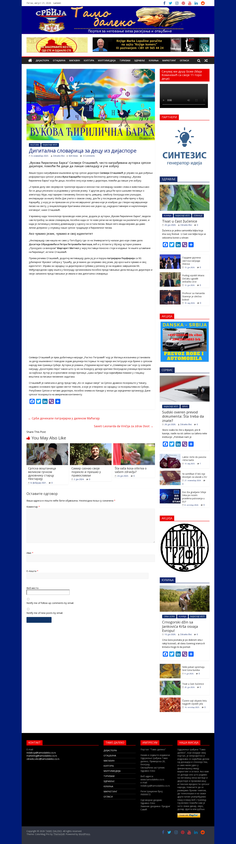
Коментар (33, 506)
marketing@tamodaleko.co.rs (41, 755)
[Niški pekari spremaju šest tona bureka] (170, 665)
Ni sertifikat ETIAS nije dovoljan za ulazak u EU (194, 475)
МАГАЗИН (74, 60)
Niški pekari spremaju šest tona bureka (193, 668)
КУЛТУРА (89, 60)
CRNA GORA (169, 616)
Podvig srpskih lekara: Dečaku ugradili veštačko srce (193, 278)
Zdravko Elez (59, 155)
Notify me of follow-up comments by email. (50, 602)
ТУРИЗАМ (124, 60)
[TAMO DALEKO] (30, 60)
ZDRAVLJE (198, 215)
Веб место (32, 588)
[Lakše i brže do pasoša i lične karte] (170, 455)
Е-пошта (32, 571)
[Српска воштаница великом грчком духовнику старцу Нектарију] (47, 445)
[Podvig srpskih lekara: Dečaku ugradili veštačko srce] (170, 273)
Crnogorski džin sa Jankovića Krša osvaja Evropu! (180, 626)
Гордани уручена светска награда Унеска (191, 260)
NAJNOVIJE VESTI (50, 144)
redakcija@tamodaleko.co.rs (41, 752)
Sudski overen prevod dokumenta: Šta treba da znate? (183, 416)
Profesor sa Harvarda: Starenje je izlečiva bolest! (193, 296)
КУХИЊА (153, 60)
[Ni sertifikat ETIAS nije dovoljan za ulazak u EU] (170, 472)
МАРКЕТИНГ (169, 60)
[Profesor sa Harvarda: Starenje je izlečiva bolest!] (170, 291)
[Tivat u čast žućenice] (185, 186)
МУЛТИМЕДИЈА (107, 60)
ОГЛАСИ (184, 60)
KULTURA (35, 144)
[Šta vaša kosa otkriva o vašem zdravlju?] (134, 445)
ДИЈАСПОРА (42, 60)
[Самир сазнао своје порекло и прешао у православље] (91, 445)
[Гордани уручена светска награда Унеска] (170, 256)
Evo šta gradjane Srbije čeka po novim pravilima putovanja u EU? (194, 497)
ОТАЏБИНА (59, 60)
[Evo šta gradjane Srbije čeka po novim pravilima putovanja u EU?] (170, 490)
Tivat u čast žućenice (179, 221)
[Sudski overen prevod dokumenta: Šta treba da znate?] (185, 377)
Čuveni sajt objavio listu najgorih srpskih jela (194, 702)
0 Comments (89, 155)
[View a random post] (206, 60)
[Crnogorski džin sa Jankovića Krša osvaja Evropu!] (185, 587)
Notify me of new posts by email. (44, 612)
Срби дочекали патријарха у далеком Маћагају (64, 418)
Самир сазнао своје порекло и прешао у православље (86, 471)
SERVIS (185, 406)
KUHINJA (167, 215)
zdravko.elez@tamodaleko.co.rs (42, 758)
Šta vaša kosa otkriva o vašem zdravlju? (131, 470)
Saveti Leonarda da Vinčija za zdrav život (123, 426)
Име (29, 552)
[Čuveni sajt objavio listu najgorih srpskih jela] (170, 699)
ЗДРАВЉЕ (139, 60)
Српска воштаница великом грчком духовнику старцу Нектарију (42, 473)
